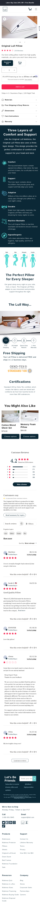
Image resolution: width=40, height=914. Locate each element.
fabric (12, 533)
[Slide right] (24, 42)
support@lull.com (27, 817)
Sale (3, 867)
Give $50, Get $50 (26, 853)
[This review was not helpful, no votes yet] (34, 574)
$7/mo (27, 77)
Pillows (4, 846)
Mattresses (6, 839)
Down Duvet (6, 857)
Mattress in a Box (8, 884)
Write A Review (22, 484)
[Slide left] (15, 42)
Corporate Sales (26, 887)
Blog (21, 880)
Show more (7, 538)
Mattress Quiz (7, 880)
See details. (28, 79)
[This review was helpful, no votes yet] (30, 574)
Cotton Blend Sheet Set (9, 426)
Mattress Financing (9, 891)
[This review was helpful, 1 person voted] (30, 723)
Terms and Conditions (18, 797)
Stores (22, 884)
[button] (36, 9)
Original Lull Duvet (9, 853)
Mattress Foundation (9, 864)
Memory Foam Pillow (28, 425)
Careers (23, 894)
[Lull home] (22, 822)
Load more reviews (20, 761)
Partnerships (24, 891)
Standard (7, 63)
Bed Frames (6, 860)
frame (19, 533)
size (5, 533)
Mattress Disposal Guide (8, 899)
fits (25, 533)
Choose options (10, 436)
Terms (22, 846)
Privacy (22, 849)
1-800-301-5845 (8, 817)
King (20, 63)
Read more (21, 610)
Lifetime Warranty (26, 842)
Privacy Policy (28, 797)
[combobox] (28, 543)
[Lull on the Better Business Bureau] (26, 822)
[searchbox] (12, 523)
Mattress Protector (9, 842)
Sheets (4, 849)
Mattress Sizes (7, 887)
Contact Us (24, 839)
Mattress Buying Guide (10, 894)
